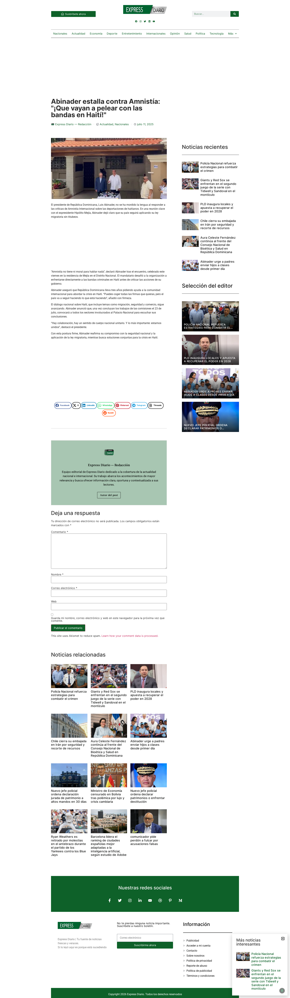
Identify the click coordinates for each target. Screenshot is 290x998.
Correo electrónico (64, 588)
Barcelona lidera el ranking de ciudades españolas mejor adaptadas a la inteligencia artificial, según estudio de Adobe (109, 846)
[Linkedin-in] (140, 900)
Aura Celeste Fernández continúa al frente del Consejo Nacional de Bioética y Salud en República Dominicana (108, 748)
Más (230, 33)
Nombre (57, 574)
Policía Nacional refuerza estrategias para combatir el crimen (69, 695)
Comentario (59, 532)
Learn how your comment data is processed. (130, 635)
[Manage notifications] (282, 990)
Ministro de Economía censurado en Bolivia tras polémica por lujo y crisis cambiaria (107, 796)
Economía (96, 33)
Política (200, 33)
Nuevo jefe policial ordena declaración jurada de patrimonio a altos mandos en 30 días (69, 796)
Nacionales (60, 33)
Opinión (175, 33)
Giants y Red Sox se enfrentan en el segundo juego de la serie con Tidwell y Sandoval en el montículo (109, 699)
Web (54, 601)
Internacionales (155, 33)
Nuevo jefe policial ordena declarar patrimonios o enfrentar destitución (147, 796)
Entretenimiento (132, 33)
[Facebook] (136, 21)
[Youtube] (153, 21)
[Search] (234, 14)
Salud (187, 33)
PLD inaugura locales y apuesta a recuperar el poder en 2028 (146, 695)
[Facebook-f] (110, 900)
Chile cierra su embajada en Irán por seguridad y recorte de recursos (68, 744)
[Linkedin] (149, 21)
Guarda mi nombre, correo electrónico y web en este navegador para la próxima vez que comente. (107, 619)
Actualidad (78, 33)
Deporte (112, 33)
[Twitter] (145, 21)
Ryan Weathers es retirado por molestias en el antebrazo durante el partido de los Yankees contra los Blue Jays (68, 846)
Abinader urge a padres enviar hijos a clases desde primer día (147, 744)
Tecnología (217, 33)
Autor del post (109, 495)
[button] (63, 405)
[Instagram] (140, 21)
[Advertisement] (145, 64)
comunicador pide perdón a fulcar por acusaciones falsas (144, 840)
